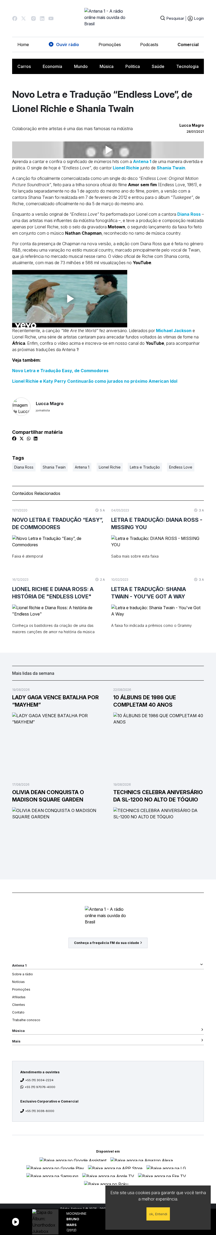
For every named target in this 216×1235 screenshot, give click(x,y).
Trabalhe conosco (26, 1020)
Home (23, 44)
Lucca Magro (49, 406)
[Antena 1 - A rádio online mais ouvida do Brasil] (108, 18)
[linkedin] (35, 438)
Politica (132, 66)
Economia (52, 66)
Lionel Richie (126, 167)
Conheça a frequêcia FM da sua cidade (106, 943)
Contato (18, 1012)
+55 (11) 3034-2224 (39, 1080)
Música (107, 66)
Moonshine (76, 1214)
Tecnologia (187, 66)
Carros (24, 66)
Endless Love (180, 467)
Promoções (110, 44)
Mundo (81, 66)
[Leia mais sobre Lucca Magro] (21, 406)
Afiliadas (19, 997)
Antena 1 (142, 161)
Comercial (188, 44)
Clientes (18, 1005)
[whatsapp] (29, 438)
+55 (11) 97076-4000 (40, 1087)
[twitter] (21, 438)
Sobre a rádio (22, 974)
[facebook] (14, 438)
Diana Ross (189, 214)
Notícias (18, 982)
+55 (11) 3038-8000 (39, 1111)
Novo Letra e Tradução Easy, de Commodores (60, 370)
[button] (14, 18)
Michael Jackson (174, 330)
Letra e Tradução (145, 467)
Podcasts (149, 44)
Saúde (158, 66)
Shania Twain (171, 167)
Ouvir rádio (67, 44)
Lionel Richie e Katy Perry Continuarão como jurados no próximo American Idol (94, 381)
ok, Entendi (158, 1214)
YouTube (155, 343)
